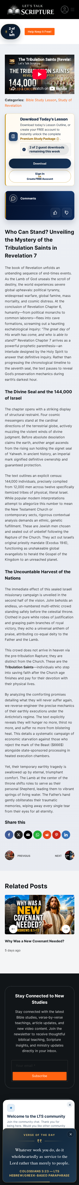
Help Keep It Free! (39, 31)
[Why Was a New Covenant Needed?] (39, 914)
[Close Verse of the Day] (70, 1134)
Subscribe (39, 1076)
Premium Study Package (39, 138)
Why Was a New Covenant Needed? (34, 941)
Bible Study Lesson (41, 100)
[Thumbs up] (55, 212)
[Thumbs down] (67, 212)
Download (39, 163)
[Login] (65, 10)
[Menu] (72, 9)
